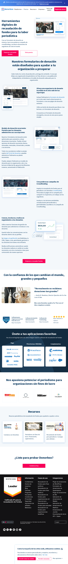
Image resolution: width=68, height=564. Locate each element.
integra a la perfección (10, 238)
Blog (26, 488)
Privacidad (28, 499)
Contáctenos (29, 482)
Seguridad (28, 501)
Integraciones (58, 478)
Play (16, 295)
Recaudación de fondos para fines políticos (43, 484)
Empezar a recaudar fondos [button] (10, 53)
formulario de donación (57, 97)
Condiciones (29, 497)
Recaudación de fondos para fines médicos (43, 490)
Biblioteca (28, 507)
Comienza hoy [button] (34, 466)
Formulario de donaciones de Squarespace (57, 488)
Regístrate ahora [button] (60, 9)
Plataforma (17, 9)
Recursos (33, 9)
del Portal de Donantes (13, 153)
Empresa (41, 9)
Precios (26, 9)
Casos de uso (43, 478)
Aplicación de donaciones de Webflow (57, 505)
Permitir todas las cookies (26, 558)
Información (29, 478)
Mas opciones (57, 558)
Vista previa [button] (29, 52)
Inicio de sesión (49, 9)
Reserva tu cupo (44, 4)
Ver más (44, 555)
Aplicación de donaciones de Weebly (57, 499)
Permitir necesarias (44, 558)
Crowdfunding (57, 190)
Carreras (27, 490)
